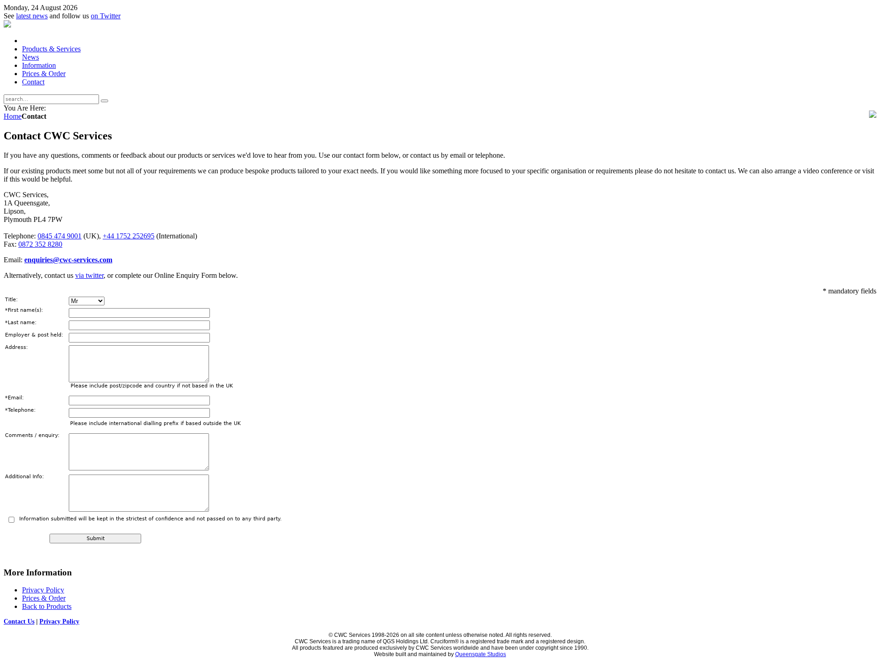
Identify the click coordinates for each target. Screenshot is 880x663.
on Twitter (106, 16)
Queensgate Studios (480, 654)
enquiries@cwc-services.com (68, 260)
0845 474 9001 (60, 236)
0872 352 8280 (40, 244)
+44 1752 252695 (128, 236)
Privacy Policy (59, 621)
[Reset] (104, 100)
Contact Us (19, 621)
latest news (32, 16)
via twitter (89, 275)
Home (13, 116)
